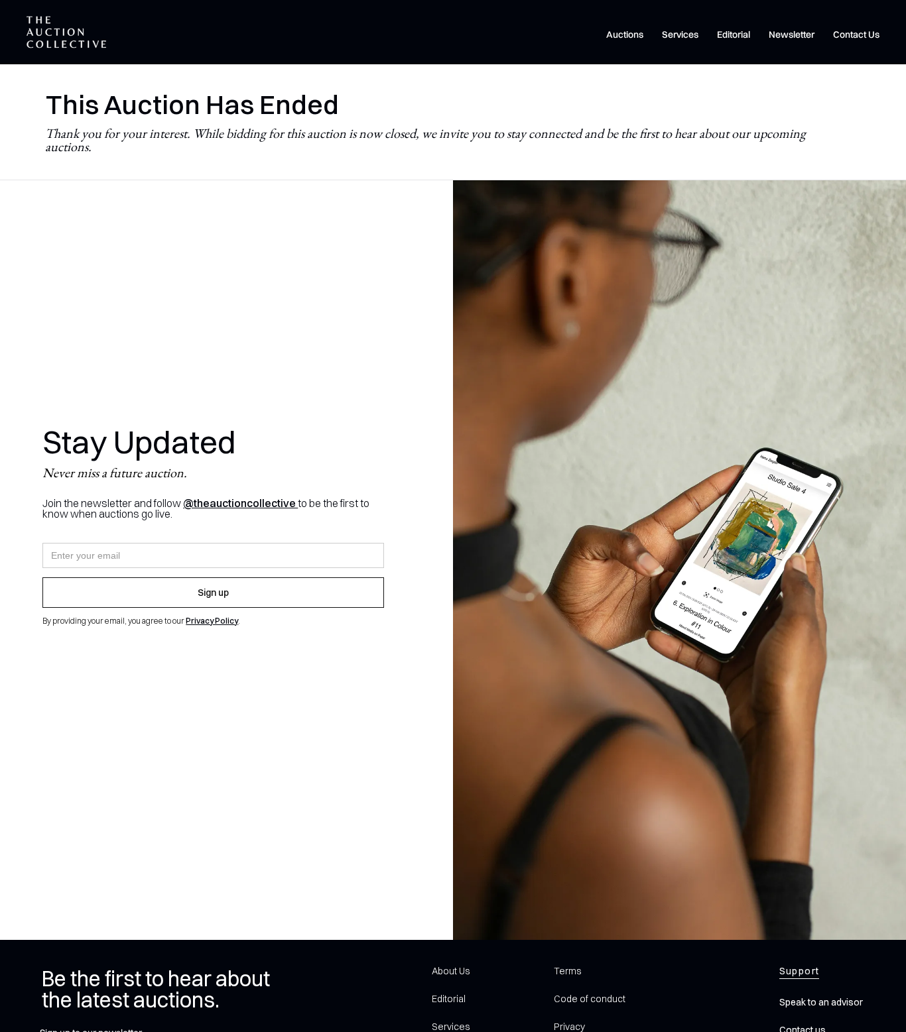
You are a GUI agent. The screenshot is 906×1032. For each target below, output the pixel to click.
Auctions (624, 34)
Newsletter (791, 34)
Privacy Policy (212, 621)
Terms (567, 971)
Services (680, 34)
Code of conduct (589, 998)
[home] (66, 32)
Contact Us (856, 34)
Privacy (569, 1026)
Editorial (733, 34)
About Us (451, 971)
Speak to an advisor (821, 1002)
